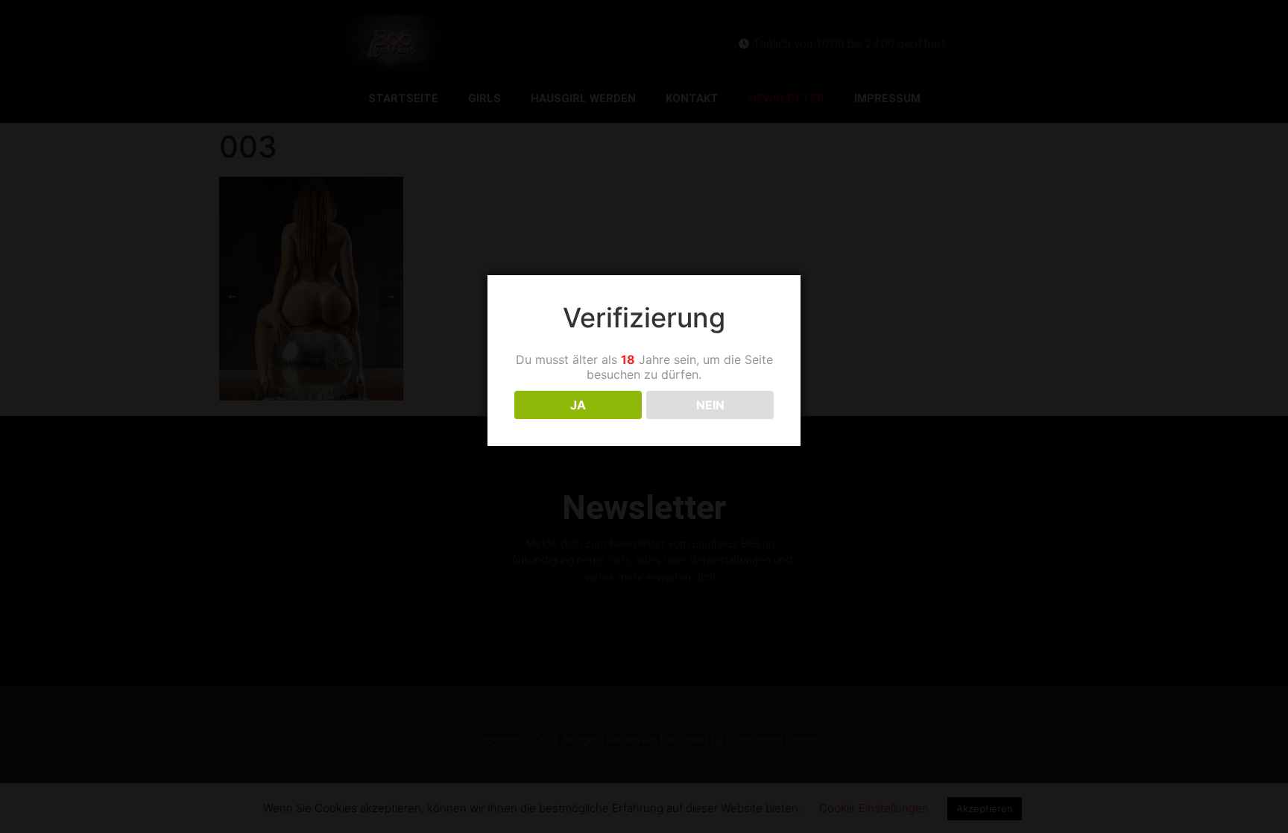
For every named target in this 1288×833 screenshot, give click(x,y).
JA (578, 404)
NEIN (710, 404)
